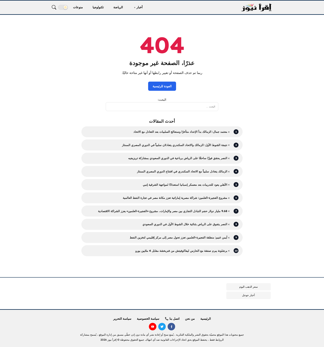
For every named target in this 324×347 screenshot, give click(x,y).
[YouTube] (152, 326)
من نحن (190, 318)
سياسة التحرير (122, 318)
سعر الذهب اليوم (248, 286)
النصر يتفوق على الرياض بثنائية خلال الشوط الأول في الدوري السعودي (184, 224)
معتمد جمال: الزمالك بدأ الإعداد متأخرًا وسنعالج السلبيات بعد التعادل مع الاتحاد (180, 131)
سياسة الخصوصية (148, 318)
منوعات (78, 7)
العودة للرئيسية (162, 86)
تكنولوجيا (98, 7)
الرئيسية (205, 318)
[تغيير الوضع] (63, 7)
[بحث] (54, 7)
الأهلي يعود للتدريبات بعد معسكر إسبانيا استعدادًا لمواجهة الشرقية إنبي (185, 184)
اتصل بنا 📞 (172, 318)
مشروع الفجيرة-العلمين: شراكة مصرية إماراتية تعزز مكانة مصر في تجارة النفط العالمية (175, 198)
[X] (162, 326)
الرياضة (118, 7)
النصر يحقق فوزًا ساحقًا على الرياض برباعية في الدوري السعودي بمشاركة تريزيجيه (177, 158)
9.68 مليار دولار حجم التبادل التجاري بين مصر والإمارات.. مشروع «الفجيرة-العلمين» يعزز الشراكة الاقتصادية (162, 211)
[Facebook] (171, 326)
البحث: (162, 99)
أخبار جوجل (248, 295)
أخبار (139, 7)
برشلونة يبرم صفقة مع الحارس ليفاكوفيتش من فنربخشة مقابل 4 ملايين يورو (181, 250)
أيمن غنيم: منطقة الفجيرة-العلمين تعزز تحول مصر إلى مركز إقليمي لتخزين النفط (178, 237)
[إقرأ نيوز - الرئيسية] (256, 7)
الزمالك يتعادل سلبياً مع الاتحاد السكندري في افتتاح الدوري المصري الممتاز (182, 171)
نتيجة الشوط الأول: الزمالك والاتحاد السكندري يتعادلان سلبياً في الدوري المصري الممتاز (174, 145)
